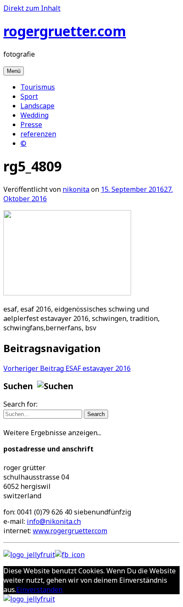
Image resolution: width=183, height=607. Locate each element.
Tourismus (37, 87)
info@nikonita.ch (54, 521)
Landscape (37, 105)
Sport (29, 96)
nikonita (76, 189)
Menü (13, 71)
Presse (31, 124)
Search (96, 414)
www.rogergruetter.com (70, 530)
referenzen (38, 134)
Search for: (20, 404)
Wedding (34, 115)
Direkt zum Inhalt (31, 8)
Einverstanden (39, 589)
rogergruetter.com (64, 31)
